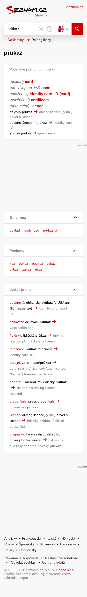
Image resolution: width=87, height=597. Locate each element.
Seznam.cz (74, 7)
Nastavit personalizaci (62, 558)
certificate (40, 100)
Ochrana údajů (53, 562)
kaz (12, 263)
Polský (9, 550)
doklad (15, 230)
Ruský (9, 544)
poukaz (37, 263)
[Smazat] (41, 29)
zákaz (26, 269)
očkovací (16, 322)
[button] (43, 218)
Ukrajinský (68, 544)
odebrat (16, 382)
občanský (17, 302)
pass (45, 88)
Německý (68, 538)
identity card (41, 94)
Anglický (10, 538)
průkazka (50, 230)
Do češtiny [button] (16, 40)
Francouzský (32, 538)
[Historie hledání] (49, 29)
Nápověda (31, 558)
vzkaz (51, 263)
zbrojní (15, 362)
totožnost (17, 349)
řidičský (15, 335)
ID (56, 94)
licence (37, 106)
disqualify (17, 434)
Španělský (27, 544)
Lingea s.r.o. (65, 570)
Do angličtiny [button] (41, 40)
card (29, 82)
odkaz (23, 263)
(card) (64, 94)
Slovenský (47, 544)
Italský (51, 538)
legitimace (31, 230)
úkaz (38, 269)
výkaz (14, 269)
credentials (18, 401)
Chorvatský (27, 550)
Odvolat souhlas (23, 562)
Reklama (11, 558)
